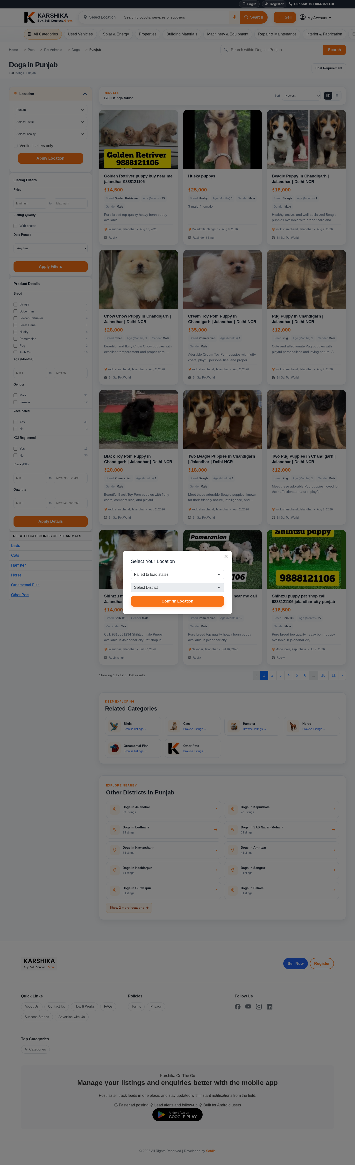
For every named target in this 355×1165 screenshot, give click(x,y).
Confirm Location (177, 601)
